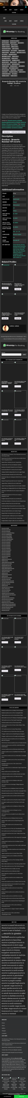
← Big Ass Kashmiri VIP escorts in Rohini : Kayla (14, 339)
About (10, 9)
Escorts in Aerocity (6, 529)
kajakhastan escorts (6, 60)
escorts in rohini (13, 991)
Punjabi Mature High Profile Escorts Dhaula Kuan (13, 520)
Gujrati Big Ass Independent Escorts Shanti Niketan (14, 488)
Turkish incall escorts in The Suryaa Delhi (11, 722)
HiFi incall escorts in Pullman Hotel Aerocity (12, 818)
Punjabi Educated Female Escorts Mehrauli (12, 498)
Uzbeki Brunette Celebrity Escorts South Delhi (12, 515)
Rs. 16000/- (15, 222)
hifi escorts (12, 52)
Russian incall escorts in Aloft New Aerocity (12, 896)
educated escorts (5, 50)
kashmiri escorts (16, 60)
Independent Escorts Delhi (8, 562)
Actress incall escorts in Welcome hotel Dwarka (13, 749)
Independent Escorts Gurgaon (9, 594)
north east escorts (6, 64)
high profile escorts (21, 52)
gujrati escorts (5, 52)
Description (7, 132)
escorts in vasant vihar (14, 1011)
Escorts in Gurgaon (6, 542)
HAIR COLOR (16, 199)
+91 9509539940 (7, 1096)
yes (14, 208)
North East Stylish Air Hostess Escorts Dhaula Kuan (14, 501)
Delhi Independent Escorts (8, 568)
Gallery (15, 9)
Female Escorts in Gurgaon (8, 593)
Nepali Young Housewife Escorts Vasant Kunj (12, 481)
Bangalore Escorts (6, 584)
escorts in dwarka (18, 928)
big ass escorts (5, 43)
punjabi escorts (5, 66)
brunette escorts (6, 45)
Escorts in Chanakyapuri (7, 539)
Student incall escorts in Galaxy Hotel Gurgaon (12, 710)
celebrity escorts (6, 46)
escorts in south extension (12, 1003)
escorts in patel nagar (13, 978)
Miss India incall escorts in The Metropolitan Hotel (13, 863)
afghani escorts (5, 41)
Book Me (5, 288)
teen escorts (5, 72)
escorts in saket (19, 993)
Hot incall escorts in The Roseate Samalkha (12, 831)
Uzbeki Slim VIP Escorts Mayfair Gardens (11, 464)
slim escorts (5, 68)
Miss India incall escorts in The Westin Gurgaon (13, 866)
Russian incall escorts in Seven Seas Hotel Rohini (13, 898)
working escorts (5, 75)
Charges (21, 9)
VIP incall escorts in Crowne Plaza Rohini (11, 729)
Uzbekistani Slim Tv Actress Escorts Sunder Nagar (14, 508)
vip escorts (14, 74)
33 (13, 196)
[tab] (6, 132)
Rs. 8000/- (15, 218)
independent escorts (6, 56)
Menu (4, 7)
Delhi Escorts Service (7, 559)
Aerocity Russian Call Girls (8, 582)
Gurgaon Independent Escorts (9, 605)
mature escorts (5, 62)
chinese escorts (14, 46)
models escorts (13, 62)
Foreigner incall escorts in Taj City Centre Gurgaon (13, 799)
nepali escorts (21, 62)
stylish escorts (5, 70)
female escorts (22, 50)
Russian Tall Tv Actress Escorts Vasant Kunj (12, 518)
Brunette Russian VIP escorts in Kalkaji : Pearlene (14, 82)
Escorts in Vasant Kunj (7, 537)
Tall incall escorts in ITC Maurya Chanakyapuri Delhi (14, 717)
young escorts (14, 75)
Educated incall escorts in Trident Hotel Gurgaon (13, 793)
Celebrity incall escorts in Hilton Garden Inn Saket (13, 774)
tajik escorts (13, 70)
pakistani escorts (15, 64)
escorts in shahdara (9, 996)
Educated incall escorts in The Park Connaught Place (14, 791)
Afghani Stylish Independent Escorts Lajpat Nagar (13, 472)
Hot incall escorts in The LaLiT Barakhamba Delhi (13, 828)
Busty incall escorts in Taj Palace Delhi (10, 771)
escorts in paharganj (9, 973)
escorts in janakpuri (9, 942)
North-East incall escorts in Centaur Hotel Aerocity (13, 881)
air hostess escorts (14, 41)
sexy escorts (21, 66)
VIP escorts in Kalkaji (12, 124)
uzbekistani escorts (6, 74)
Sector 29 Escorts (6, 588)
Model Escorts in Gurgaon (8, 602)
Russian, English (17, 234)
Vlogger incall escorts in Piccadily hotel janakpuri (13, 736)
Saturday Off (16, 240)
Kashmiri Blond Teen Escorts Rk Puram (11, 503)
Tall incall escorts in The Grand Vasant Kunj (12, 720)
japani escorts (15, 58)
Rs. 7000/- (15, 213)
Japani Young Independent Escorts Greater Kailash (13, 485)
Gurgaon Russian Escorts (7, 607)
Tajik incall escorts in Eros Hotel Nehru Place (12, 715)
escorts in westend (9, 1014)
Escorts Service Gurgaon (7, 599)
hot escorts (4, 54)
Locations (14, 12)
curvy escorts (15, 48)
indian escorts (15, 56)
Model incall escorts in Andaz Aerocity (11, 868)
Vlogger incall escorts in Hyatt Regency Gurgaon (13, 734)
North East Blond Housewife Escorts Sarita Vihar (13, 506)
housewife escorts (13, 54)
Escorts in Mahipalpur (7, 534)
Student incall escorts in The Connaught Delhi (12, 712)
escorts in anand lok (9, 925)
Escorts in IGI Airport (7, 540)
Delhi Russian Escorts (7, 567)
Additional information (17, 132)
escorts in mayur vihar (17, 960)
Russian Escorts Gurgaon (7, 587)
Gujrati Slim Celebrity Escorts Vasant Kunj (11, 462)
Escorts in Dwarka (6, 531)
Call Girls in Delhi (6, 571)
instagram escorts (6, 58)
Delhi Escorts (5, 557)
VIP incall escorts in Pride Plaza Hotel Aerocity (13, 731)
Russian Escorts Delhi (7, 563)
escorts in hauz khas (13, 940)
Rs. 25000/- (15, 227)
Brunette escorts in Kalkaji (15, 120)
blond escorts (13, 43)
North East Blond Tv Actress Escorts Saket (12, 469)
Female (15, 202)
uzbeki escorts (22, 72)
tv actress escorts (13, 72)
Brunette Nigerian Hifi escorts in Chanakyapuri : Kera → (14, 336)
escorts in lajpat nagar (7, 947)
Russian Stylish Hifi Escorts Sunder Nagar (11, 511)
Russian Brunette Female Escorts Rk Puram (12, 474)
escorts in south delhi (15, 1001)
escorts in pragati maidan (11, 981)
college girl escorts (6, 48)
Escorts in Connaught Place (8, 532)
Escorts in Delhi (5, 528)
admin (11, 85)
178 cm (14, 210)
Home (6, 9)
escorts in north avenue (15, 970)
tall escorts (20, 70)
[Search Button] (26, 7)
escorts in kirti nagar (15, 945)
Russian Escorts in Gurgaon (8, 597)
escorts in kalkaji (16, 125)
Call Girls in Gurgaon (6, 550)
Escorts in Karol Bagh (7, 536)
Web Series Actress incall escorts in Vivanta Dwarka (14, 742)
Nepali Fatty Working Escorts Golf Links (11, 513)
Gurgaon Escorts (5, 591)
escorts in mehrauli (9, 963)
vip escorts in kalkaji (17, 127)
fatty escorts (14, 50)
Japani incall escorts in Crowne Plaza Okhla (12, 853)
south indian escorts (13, 68)
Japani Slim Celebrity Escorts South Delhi (11, 483)
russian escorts (13, 66)
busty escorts (14, 45)
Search (3, 352)
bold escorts (21, 43)
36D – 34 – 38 (16, 231)
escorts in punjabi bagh (10, 983)
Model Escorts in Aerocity (8, 580)
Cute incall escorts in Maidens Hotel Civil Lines (13, 788)
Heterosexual (16, 205)
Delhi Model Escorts (6, 565)
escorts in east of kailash (11, 930)
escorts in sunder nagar (10, 1006)
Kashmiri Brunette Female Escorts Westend (12, 467)
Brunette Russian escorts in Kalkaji (11, 122)
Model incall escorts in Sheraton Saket (11, 871)
